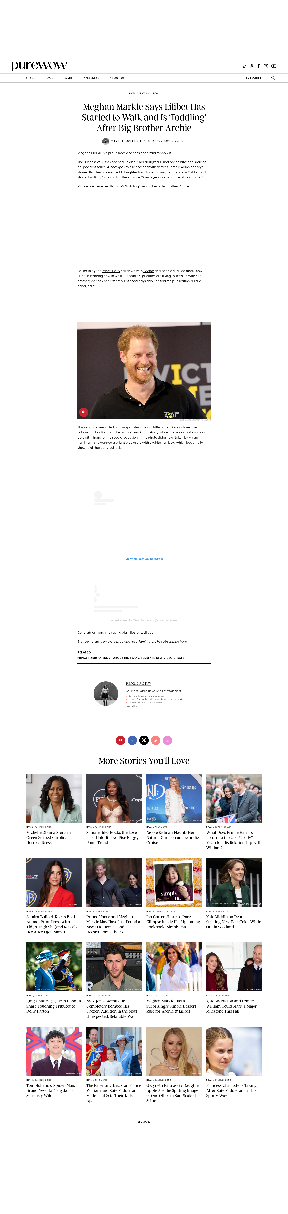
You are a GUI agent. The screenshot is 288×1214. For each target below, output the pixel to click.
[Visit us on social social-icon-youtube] (273, 66)
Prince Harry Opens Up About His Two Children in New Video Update (130, 658)
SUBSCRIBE (253, 77)
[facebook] (132, 740)
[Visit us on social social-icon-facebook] (258, 66)
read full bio (132, 706)
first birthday (110, 432)
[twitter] (144, 740)
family (69, 78)
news (156, 93)
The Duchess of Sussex (94, 162)
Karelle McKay (124, 141)
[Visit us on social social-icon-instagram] (266, 66)
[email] (7, 93)
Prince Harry (111, 271)
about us (117, 78)
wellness (92, 78)
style (30, 78)
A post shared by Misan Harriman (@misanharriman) (144, 620)
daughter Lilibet (157, 162)
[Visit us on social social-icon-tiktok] (244, 66)
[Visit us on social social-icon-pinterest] (251, 66)
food (49, 78)
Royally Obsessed (139, 93)
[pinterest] (7, 51)
